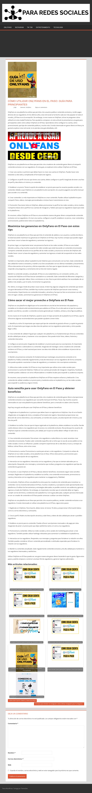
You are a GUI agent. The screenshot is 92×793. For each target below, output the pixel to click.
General (22, 107)
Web (9, 765)
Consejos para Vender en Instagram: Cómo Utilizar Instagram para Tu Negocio (58, 704)
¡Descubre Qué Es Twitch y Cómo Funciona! (23, 701)
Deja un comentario (41, 107)
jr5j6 (15, 107)
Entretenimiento (43, 27)
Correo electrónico (15, 759)
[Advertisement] (46, 43)
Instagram (19, 27)
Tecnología (58, 27)
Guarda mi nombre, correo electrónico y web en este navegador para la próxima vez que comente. (44, 770)
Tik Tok (30, 27)
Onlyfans (8, 27)
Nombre (11, 753)
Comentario (13, 723)
